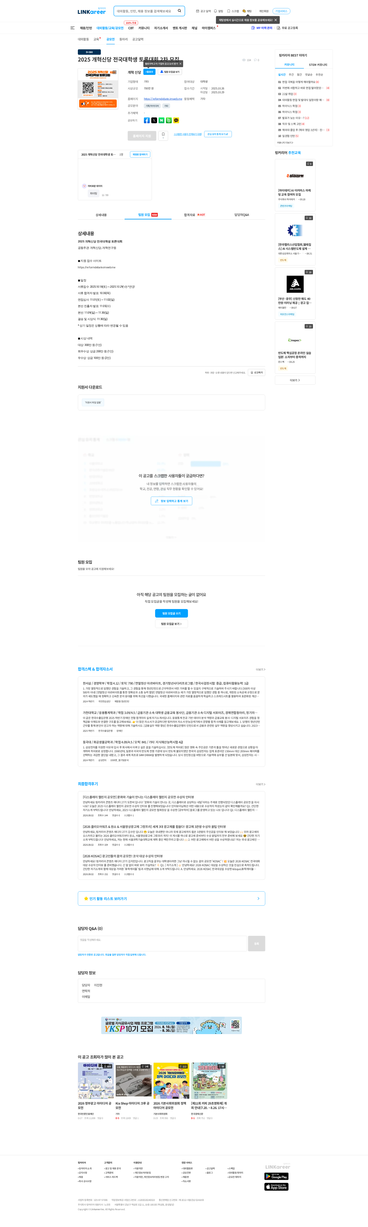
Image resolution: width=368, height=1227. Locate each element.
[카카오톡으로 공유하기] (176, 120)
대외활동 (83, 39)
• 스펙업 (231, 1168)
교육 (96, 39)
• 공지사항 (82, 1172)
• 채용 (80, 1176)
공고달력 (137, 39)
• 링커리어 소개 (85, 1168)
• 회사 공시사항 (85, 1181)
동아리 (123, 39)
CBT (131, 26)
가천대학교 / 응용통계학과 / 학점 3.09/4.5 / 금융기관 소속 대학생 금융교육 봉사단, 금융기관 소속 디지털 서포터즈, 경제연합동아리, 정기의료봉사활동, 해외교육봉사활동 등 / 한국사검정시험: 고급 (171, 712)
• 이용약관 (138, 1168)
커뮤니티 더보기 (284, 142)
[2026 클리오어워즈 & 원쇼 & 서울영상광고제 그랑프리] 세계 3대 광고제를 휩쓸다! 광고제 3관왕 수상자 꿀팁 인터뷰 (154, 826)
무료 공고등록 (290, 28)
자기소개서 (161, 28)
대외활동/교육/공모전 (110, 28)
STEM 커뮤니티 (318, 65)
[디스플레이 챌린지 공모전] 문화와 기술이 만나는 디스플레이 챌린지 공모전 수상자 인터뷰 (138, 797)
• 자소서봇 (186, 1181)
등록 (256, 943)
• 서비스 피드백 (111, 1176)
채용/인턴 (86, 28)
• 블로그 (209, 1172)
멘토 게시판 (180, 28)
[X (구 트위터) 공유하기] (154, 120)
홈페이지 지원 (142, 135)
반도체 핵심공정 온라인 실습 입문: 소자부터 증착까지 (294, 355)
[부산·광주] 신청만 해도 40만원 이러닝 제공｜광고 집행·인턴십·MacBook (294, 301)
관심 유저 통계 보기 (216, 134)
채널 (194, 28)
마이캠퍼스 (209, 28)
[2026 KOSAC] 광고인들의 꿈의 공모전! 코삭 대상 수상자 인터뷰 (123, 856)
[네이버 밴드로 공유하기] (169, 120)
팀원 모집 (147, 214)
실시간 (282, 74)
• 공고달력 (210, 1168)
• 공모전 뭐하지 (234, 1176)
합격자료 (194, 214)
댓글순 (309, 74)
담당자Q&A (242, 214)
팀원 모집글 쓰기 (171, 613)
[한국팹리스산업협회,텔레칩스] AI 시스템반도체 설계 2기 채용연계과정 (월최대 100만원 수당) (295, 246)
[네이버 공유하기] (161, 120)
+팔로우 (149, 71)
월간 (299, 74)
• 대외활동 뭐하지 (235, 1172)
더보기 (259, 669)
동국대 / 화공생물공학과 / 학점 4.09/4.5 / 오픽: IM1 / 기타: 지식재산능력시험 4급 (133, 742)
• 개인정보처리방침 (142, 1172)
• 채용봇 (185, 1176)
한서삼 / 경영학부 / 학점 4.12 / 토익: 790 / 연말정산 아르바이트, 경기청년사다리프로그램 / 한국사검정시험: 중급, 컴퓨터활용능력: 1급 (166, 683)
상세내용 (101, 214)
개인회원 (264, 11)
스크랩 (235, 11)
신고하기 (258, 372)
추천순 (319, 74)
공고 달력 (206, 11)
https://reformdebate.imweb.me (163, 99)
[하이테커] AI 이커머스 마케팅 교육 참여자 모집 (294, 192)
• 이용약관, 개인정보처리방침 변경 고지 (151, 1176)
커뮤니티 (144, 28)
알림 (220, 11)
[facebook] (147, 120)
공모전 (110, 39)
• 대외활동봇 (187, 1168)
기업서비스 (281, 11)
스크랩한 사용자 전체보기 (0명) (188, 133)
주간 (291, 74)
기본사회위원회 (160, 1113)
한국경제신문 (197, 1113)
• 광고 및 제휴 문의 (112, 1168)
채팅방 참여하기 (140, 154)
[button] (114, 72)
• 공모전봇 (186, 1172)
